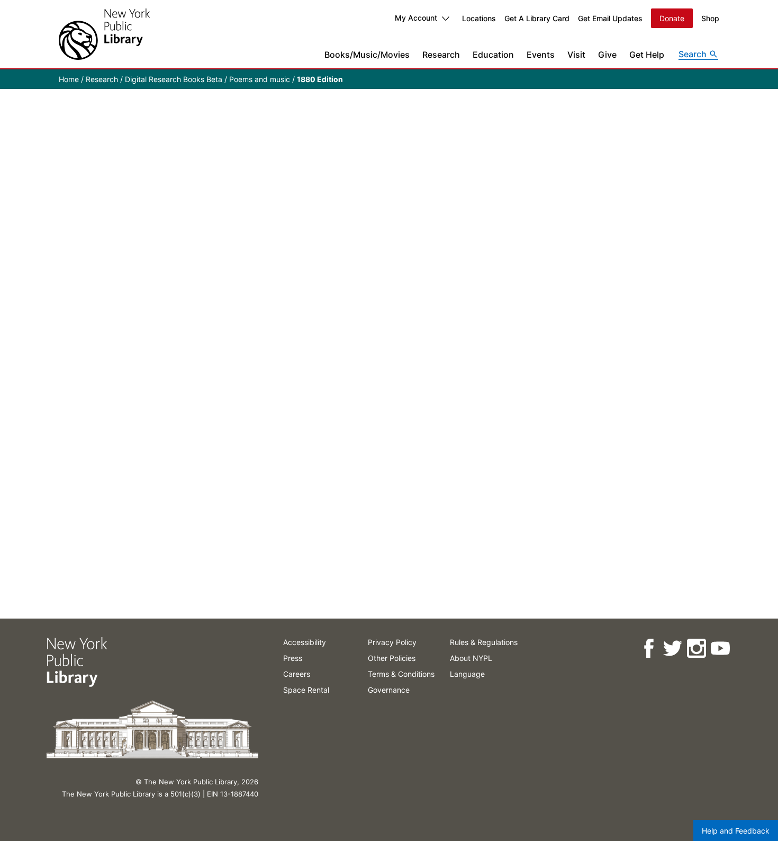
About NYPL (471, 658)
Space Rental (306, 689)
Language (467, 673)
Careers (296, 673)
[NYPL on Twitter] (672, 648)
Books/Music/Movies (367, 54)
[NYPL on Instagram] (695, 648)
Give (607, 54)
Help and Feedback (736, 830)
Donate (671, 18)
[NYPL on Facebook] (648, 648)
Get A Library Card (536, 18)
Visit (576, 54)
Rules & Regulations (484, 642)
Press (292, 658)
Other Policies (391, 658)
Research (441, 54)
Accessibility (304, 642)
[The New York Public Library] (104, 34)
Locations (479, 18)
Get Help (646, 54)
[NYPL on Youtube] (719, 648)
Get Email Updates (610, 18)
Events (541, 54)
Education (493, 54)
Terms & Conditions (401, 673)
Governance (389, 689)
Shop (710, 18)
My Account (416, 17)
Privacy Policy (392, 642)
